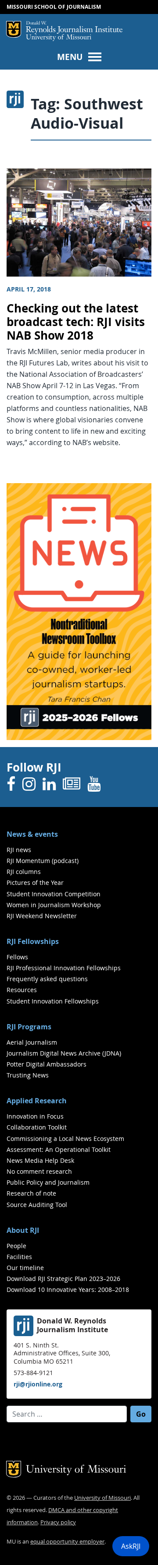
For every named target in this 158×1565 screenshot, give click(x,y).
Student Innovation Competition (54, 894)
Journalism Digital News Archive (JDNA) (64, 1053)
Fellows (17, 957)
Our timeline (25, 1267)
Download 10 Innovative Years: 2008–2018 (68, 1289)
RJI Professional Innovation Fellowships (64, 968)
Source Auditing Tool (37, 1204)
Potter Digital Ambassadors (46, 1064)
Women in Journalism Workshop (54, 905)
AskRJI (130, 1546)
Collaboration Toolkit (37, 1127)
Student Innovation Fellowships (53, 1001)
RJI (74, 27)
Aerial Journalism (32, 1042)
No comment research (39, 1171)
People (16, 1246)
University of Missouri (58, 38)
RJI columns (24, 871)
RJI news (19, 850)
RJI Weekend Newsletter (42, 916)
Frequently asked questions (47, 979)
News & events (32, 834)
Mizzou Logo (13, 29)
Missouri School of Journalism (54, 7)
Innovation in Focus (35, 1116)
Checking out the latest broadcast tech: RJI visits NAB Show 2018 (76, 322)
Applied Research (37, 1100)
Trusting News (28, 1075)
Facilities (19, 1257)
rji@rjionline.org (38, 1384)
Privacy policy (58, 1522)
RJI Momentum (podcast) (43, 860)
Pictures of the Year (35, 882)
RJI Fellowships (33, 941)
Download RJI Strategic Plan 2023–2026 (63, 1278)
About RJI (23, 1230)
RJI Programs (29, 1027)
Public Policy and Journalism (48, 1182)
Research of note (31, 1193)
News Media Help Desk (40, 1160)
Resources (22, 990)
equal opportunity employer (67, 1541)
